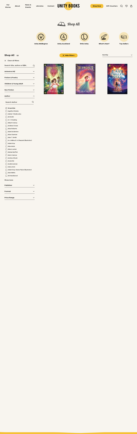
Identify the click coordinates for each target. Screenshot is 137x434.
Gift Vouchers (112, 6)
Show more (9, 180)
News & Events (28, 6)
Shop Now (97, 6)
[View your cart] (131, 6)
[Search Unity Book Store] (121, 6)
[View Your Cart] (131, 6)
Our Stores (8, 6)
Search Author (11, 102)
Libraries (39, 6)
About (17, 6)
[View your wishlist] (126, 6)
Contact (50, 6)
